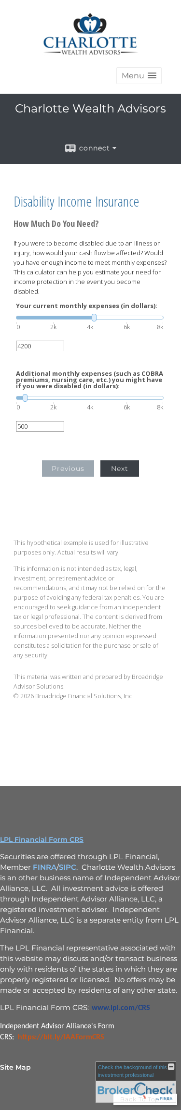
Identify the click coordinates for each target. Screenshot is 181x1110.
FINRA (44, 867)
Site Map (15, 1067)
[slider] (90, 318)
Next (119, 468)
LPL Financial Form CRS (42, 839)
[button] (139, 75)
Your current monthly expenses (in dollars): (86, 306)
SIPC (67, 867)
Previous (68, 468)
